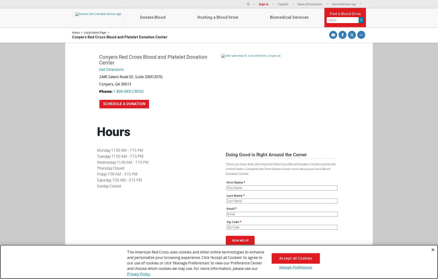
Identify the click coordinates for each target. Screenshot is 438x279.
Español (283, 4)
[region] (219, 262)
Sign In (264, 4)
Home (76, 32)
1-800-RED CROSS (128, 91)
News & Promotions (310, 4)
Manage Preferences (295, 267)
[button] (248, 4)
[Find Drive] (361, 20)
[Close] (433, 250)
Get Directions (111, 69)
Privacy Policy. (139, 273)
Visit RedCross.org (344, 4)
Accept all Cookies (295, 258)
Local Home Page (95, 32)
